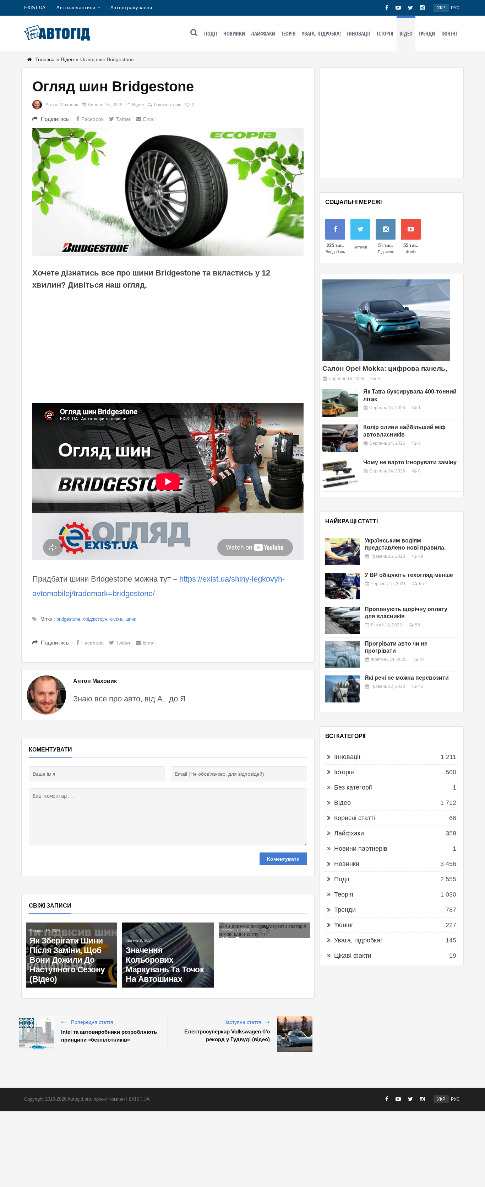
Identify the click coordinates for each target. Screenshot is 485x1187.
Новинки (234, 33)
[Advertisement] (168, 346)
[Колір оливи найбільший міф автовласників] (340, 438)
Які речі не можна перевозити (407, 678)
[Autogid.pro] (57, 33)
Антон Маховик (61, 104)
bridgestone (68, 619)
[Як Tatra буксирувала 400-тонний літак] (340, 403)
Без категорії (353, 787)
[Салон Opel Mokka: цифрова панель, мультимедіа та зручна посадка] (386, 320)
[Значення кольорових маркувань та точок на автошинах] (167, 955)
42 (420, 686)
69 (420, 556)
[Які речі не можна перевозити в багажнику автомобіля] (342, 688)
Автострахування (131, 7)
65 (421, 583)
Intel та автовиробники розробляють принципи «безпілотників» (109, 1036)
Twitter (123, 119)
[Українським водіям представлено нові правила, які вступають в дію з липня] (342, 551)
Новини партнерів (360, 848)
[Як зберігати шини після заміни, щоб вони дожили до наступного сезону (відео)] (71, 955)
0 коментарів (167, 104)
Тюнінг (449, 33)
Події (210, 33)
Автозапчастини (76, 7)
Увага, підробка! (321, 33)
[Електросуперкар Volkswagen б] (294, 1034)
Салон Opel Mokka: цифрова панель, (384, 368)
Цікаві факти (352, 955)
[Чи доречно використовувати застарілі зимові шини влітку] (264, 930)
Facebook (92, 119)
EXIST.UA (34, 7)
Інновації (359, 33)
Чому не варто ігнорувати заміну (410, 462)
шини (130, 619)
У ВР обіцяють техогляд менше (409, 575)
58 (417, 624)
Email (149, 119)
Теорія (288, 33)
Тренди (427, 33)
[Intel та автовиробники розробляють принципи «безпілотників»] (36, 1034)
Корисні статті (354, 818)
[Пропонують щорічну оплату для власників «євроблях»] (342, 620)
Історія (385, 33)
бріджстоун (95, 619)
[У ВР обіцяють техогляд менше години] (342, 586)
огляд (116, 619)
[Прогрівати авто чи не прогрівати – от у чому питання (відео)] (342, 654)
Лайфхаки (263, 33)
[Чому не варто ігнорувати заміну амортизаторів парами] (340, 474)
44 (422, 659)
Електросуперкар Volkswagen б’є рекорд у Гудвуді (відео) (227, 1035)
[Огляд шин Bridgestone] (168, 192)
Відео (406, 33)
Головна (45, 59)
